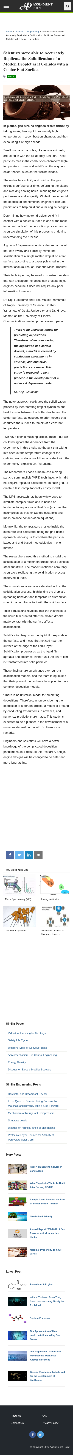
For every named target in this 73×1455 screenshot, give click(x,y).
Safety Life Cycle (18, 1040)
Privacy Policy (50, 1422)
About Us (16, 1415)
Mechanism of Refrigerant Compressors (31, 1113)
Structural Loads (17, 1120)
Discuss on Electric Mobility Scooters (29, 1069)
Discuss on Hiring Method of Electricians (31, 1127)
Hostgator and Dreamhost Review (27, 1093)
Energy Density (17, 1062)
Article (11, 76)
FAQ (44, 1415)
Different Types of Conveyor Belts (27, 1047)
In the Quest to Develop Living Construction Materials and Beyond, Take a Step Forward (33, 1103)
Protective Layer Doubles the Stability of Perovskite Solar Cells (31, 1137)
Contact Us (17, 1422)
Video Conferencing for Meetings (27, 1033)
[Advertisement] (36, 809)
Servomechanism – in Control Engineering (32, 1054)
